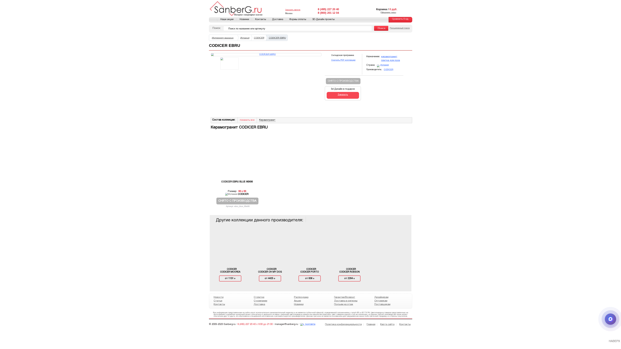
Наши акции (227, 19)
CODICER (259, 38)
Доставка (277, 19)
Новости (218, 297)
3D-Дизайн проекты (323, 19)
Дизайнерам (381, 297)
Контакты (260, 19)
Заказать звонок (292, 10)
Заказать (343, 95)
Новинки (244, 19)
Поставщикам (382, 304)
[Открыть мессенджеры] (610, 319)
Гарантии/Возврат (344, 297)
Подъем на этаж (343, 304)
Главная (213, 19)
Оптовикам (380, 301)
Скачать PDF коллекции (343, 60)
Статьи (218, 301)
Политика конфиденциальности (343, 324)
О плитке (259, 297)
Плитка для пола (390, 60)
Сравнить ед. (400, 19)
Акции (297, 301)
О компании (260, 301)
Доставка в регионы (345, 301)
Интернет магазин (223, 38)
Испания (244, 38)
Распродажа (301, 297)
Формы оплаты (297, 19)
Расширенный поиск (400, 28)
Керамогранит (389, 57)
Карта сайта (387, 324)
